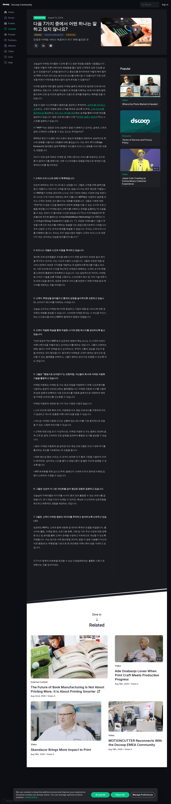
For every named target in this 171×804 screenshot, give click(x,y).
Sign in (165, 4)
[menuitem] (13, 12)
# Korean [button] (38, 35)
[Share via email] (50, 45)
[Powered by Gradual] (13, 801)
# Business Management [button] (54, 35)
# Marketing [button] (70, 35)
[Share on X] (36, 45)
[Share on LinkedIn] (43, 45)
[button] (142, 4)
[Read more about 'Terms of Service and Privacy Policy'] (140, 121)
